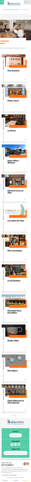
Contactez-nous (15, 435)
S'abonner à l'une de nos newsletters (15, 453)
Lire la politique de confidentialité (9, 475)
